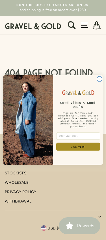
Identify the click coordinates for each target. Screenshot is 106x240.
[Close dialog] (99, 79)
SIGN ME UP (78, 147)
